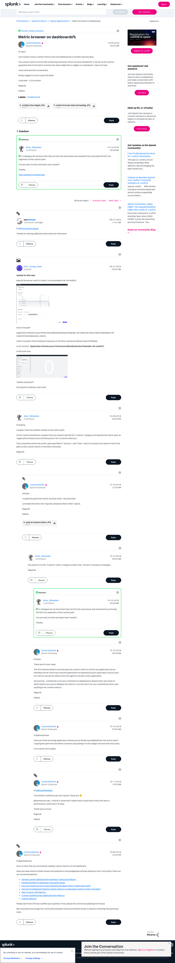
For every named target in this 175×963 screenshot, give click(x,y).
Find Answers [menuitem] (64, 4)
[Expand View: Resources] (121, 4)
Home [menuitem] (26, 4)
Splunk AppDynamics (59, 21)
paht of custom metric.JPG (38, 522)
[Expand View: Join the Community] (54, 4)
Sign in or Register (145, 950)
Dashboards (33, 97)
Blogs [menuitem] (89, 4)
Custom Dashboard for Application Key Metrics (43, 895)
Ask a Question (144, 12)
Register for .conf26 (142, 51)
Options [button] (152, 21)
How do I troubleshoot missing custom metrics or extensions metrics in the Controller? (61, 889)
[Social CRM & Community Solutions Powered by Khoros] (153, 934)
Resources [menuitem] (115, 4)
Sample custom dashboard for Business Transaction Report (49, 879)
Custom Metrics (29, 898)
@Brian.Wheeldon (44, 790)
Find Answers (22, 21)
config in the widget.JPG (33, 105)
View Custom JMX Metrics (34, 892)
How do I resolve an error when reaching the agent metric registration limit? (56, 886)
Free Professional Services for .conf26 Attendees (141, 155)
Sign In (164, 4)
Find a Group (142, 129)
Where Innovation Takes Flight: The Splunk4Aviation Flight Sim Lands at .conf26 (142, 207)
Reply (111, 120)
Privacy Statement (12, 958)
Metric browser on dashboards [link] (86, 21)
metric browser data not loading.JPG (73, 105)
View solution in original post (32, 174)
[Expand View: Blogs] (93, 4)
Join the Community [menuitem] (43, 4)
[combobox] (72, 12)
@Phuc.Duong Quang (28, 228)
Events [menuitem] (79, 4)
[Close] (72, 951)
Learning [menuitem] (101, 4)
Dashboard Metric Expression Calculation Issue (43, 882)
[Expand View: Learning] (106, 4)
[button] (117, 31)
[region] (37, 955)
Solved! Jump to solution (32, 31)
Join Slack (142, 93)
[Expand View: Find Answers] (71, 4)
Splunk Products (39, 21)
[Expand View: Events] (83, 4)
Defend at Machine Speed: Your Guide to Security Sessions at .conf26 (141, 180)
